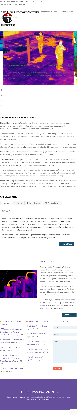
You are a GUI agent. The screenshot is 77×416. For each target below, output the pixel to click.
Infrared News (38, 321)
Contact (40, 1)
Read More (7, 41)
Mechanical (34, 12)
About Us (4, 17)
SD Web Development (42, 400)
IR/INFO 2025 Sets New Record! (11, 369)
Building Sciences (66, 12)
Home (3, 12)
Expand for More (9, 51)
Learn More (66, 244)
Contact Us (34, 397)
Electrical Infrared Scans (18, 12)
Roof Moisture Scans (49, 12)
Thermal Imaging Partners (20, 397)
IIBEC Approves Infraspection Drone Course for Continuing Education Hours (11, 332)
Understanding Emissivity (35, 334)
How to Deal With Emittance (36, 326)
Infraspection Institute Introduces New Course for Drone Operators (10, 358)
